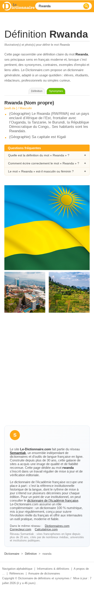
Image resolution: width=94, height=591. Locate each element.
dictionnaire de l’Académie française (52, 500)
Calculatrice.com (46, 529)
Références (16, 573)
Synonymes (56, 91)
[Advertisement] (47, 373)
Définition (31, 553)
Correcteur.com (20, 529)
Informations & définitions (53, 568)
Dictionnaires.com (57, 526)
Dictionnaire (11, 553)
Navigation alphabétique (17, 568)
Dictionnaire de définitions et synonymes (44, 578)
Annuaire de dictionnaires (44, 573)
